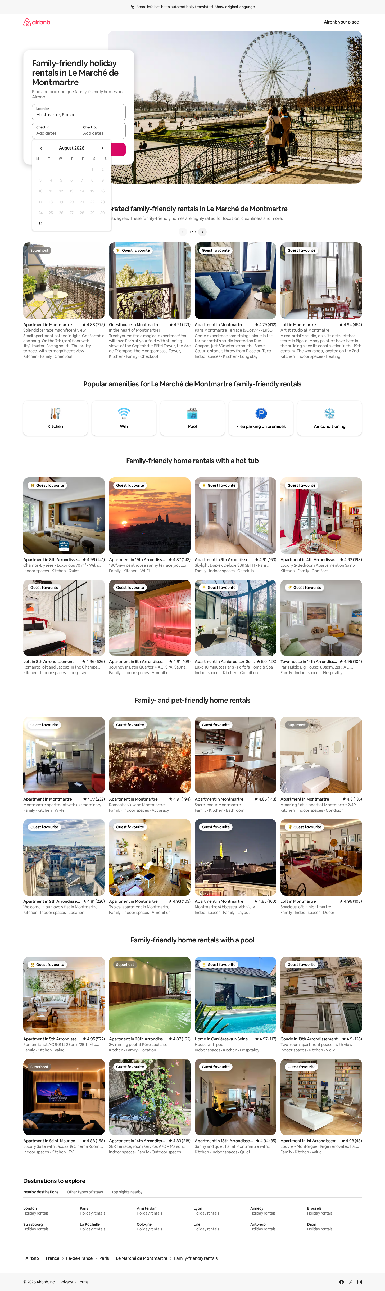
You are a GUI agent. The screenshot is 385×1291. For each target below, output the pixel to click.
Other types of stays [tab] (85, 1192)
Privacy (67, 1282)
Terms (83, 1282)
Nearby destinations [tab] (40, 1192)
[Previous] (183, 232)
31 (40, 223)
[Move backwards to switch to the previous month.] (41, 148)
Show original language (235, 6)
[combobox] (78, 114)
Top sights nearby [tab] (127, 1192)
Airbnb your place (341, 22)
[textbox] (55, 133)
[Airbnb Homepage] (36, 22)
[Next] (202, 232)
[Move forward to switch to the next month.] (102, 148)
